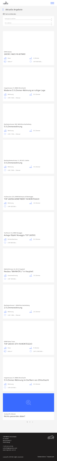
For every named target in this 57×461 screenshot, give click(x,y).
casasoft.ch (6, 457)
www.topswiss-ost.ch (9, 450)
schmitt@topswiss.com (10, 448)
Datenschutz (42, 456)
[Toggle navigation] (52, 3)
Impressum (50, 456)
